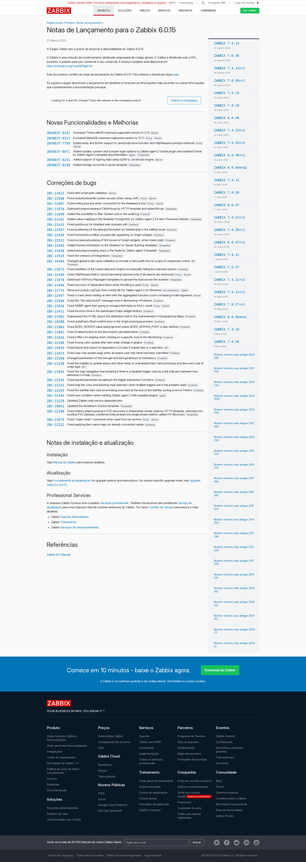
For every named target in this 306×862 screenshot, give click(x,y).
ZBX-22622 (55, 193)
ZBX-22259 (55, 380)
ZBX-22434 (55, 395)
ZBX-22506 (55, 235)
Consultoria (146, 748)
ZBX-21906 (55, 285)
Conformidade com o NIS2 (64, 819)
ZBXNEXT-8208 (58, 165)
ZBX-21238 (55, 363)
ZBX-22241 (55, 385)
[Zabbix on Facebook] (227, 842)
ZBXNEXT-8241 (58, 160)
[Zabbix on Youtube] (256, 842)
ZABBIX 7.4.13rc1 (229, 130)
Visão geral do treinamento (156, 781)
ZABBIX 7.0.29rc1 (229, 143)
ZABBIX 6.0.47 (226, 205)
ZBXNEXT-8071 (58, 151)
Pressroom (184, 802)
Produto (53, 728)
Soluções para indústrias (62, 808)
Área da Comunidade (229, 810)
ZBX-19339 (55, 348)
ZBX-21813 (55, 353)
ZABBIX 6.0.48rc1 (229, 155)
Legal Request (152, 855)
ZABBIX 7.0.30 (226, 55)
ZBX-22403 (55, 245)
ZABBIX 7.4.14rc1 (229, 68)
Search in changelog (184, 100)
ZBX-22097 (55, 203)
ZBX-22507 (55, 230)
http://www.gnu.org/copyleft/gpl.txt (69, 66)
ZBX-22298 (55, 411)
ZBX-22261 (55, 219)
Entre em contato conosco (194, 781)
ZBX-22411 (55, 311)
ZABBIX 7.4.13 (226, 93)
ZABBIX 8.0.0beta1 (230, 317)
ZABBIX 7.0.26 (226, 341)
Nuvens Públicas (111, 785)
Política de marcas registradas (189, 815)
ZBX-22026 (55, 306)
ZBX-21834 (55, 372)
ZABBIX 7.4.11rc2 (229, 279)
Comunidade (185, 2)
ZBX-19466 (55, 261)
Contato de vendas (161, 507)
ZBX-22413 (55, 224)
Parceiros (185, 728)
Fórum (220, 786)
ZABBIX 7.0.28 (226, 192)
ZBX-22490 (55, 274)
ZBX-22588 (55, 198)
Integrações (54, 751)
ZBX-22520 (55, 256)
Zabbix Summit (225, 736)
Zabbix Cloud (109, 756)
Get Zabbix (249, 10)
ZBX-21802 (55, 332)
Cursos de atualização (153, 792)
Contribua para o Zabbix (231, 798)
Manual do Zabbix (64, 462)
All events (222, 763)
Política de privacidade (90, 855)
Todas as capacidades (61, 757)
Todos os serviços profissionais (151, 761)
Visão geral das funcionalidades (67, 745)
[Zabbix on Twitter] (217, 842)
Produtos (69, 22)
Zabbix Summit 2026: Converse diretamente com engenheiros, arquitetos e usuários (117, 2)
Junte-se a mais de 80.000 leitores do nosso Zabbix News (84, 842)
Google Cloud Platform (112, 805)
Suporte (144, 736)
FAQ (101, 748)
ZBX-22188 (55, 358)
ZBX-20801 (55, 406)
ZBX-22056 (55, 301)
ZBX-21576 (55, 209)
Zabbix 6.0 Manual (58, 554)
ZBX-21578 (55, 280)
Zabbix (59, 10)
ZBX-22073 (55, 269)
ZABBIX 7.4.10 (226, 329)
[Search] (203, 3)
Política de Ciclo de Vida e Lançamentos (63, 770)
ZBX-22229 (55, 401)
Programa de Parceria (191, 736)
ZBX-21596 (55, 251)
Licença (52, 778)
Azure (102, 799)
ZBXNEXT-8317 (58, 138)
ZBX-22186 (55, 343)
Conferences (224, 742)
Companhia (186, 772)
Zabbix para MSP (150, 742)
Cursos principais (150, 786)
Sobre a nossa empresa (192, 786)
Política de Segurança (61, 855)
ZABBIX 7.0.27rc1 (229, 304)
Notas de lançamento (89, 22)
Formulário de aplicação (154, 804)
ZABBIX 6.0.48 (226, 118)
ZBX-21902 (55, 316)
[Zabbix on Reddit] (236, 842)
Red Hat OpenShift (110, 811)
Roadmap (53, 784)
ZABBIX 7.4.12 (226, 180)
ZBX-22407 (55, 295)
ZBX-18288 (55, 322)
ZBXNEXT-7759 (58, 143)
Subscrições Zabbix (110, 736)
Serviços (146, 728)
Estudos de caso (57, 814)
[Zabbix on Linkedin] (246, 842)
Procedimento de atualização (71, 480)
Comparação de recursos (114, 742)
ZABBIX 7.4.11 (226, 255)
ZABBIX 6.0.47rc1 (229, 242)
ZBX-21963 (55, 327)
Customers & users (189, 808)
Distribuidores (186, 748)
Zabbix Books (225, 816)
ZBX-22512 (55, 240)
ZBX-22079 (55, 419)
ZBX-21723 (55, 290)
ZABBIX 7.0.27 (226, 267)
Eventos (222, 728)
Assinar (197, 842)
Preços (104, 728)
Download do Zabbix (220, 670)
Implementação (149, 753)
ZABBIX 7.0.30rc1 (229, 80)
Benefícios (105, 765)
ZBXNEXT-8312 (58, 133)
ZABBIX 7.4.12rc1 (229, 217)
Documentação (57, 790)
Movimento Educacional (231, 804)
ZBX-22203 (55, 390)
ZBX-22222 (55, 425)
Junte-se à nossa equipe (193, 794)
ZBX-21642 (55, 337)
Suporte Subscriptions (74, 517)
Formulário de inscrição (192, 759)
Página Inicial (54, 22)
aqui (176, 74)
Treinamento (68, 522)
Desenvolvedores (227, 792)
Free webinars (225, 757)
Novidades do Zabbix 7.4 (63, 763)
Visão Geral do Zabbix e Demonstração (62, 738)
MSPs (172, 2)
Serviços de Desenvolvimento (79, 527)
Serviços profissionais (114, 503)
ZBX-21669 (55, 214)
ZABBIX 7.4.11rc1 (229, 292)
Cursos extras (148, 798)
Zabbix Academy (150, 810)
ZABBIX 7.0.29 (226, 105)
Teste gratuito (107, 776)
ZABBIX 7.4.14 (226, 43)
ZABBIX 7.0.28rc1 (229, 230)
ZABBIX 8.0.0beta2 (230, 167)
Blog (219, 781)
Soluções (54, 799)
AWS (101, 793)
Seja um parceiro (188, 742)
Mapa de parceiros (189, 753)
